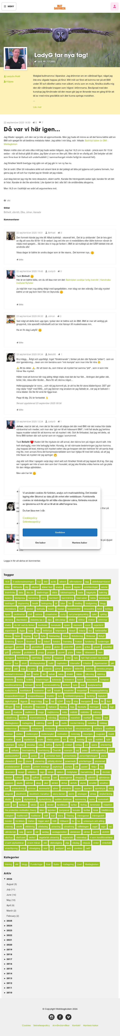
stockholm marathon (39, 793)
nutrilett (99, 739)
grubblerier (29, 652)
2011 (8, 987)
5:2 (38, 581)
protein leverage (41, 766)
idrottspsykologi (37, 663)
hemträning (22, 657)
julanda (48, 668)
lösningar (94, 706)
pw (76, 766)
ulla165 (15, 212)
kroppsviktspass (36, 695)
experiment (10, 630)
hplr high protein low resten (94, 657)
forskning (9, 641)
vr (51, 848)
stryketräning (105, 793)
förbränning (77, 635)
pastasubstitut (12, 755)
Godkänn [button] (60, 532)
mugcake (100, 733)
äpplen (77, 587)
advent (62, 581)
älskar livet (47, 587)
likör (109, 701)
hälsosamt (90, 652)
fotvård (56, 641)
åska (21, 592)
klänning (90, 674)
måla (64, 712)
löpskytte (82, 706)
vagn (103, 826)
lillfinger (8, 706)
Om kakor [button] (40, 542)
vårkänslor (75, 831)
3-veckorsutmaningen (23, 581)
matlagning (27, 723)
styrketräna (29, 799)
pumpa (68, 766)
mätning (40, 723)
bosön (51, 608)
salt (55, 777)
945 (46, 581)
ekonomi (77, 625)
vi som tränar (33, 842)
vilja (67, 842)
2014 (8, 973)
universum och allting (93, 821)
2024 (8, 925)
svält (7, 804)
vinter (96, 842)
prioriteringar (85, 761)
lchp (68, 701)
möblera (98, 728)
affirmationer (75, 581)
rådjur (94, 766)
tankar (74, 804)
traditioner (36, 815)
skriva (64, 782)
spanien (88, 788)
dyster (67, 625)
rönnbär (106, 772)
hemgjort (9, 657)
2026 (8, 878)
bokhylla (41, 608)
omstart (68, 744)
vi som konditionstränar (101, 837)
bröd (99, 608)
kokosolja (56, 679)
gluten (57, 646)
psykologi (57, 766)
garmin (19, 646)
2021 (8, 939)
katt (28, 674)
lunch (7, 712)
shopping (79, 777)
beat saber (81, 597)
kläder (79, 674)
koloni (80, 679)
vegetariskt (67, 837)
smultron (104, 782)
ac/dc (53, 581)
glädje (48, 646)
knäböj (29, 679)
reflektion (32, 772)
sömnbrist (66, 788)
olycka (58, 744)
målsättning (10, 717)
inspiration (62, 663)
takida (33, 804)
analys (59, 587)
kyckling (91, 695)
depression (21, 619)
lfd (102, 701)
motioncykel (32, 733)
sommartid (44, 788)
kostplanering (94, 684)
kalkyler (68, 668)
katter (36, 674)
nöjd (71, 739)
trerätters (20, 821)
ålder (7, 587)
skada (19, 782)
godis (78, 646)
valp (21, 831)
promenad (100, 761)
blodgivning (91, 603)
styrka (18, 799)
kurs (60, 695)
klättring (101, 674)
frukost (78, 641)
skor (46, 782)
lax (46, 701)
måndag (52, 717)
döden (72, 619)
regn (42, 772)
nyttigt (21, 744)
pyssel (84, 766)
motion (19, 733)
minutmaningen (83, 728)
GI (27, 646)
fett (38, 630)
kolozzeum (91, 679)
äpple (68, 587)
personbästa (70, 755)
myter (40, 739)
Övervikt (57, 750)
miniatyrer (37, 728)
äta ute (30, 592)
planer (29, 761)
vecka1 (32, 837)
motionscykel (47, 733)
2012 (8, 983)
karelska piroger (104, 668)
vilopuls (86, 842)
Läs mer (37, 107)
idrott (24, 663)
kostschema (11, 690)
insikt (50, 663)
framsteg (67, 641)
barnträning (67, 597)
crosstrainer (51, 614)
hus (16, 663)
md (56, 723)
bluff (21, 608)
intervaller (75, 663)
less (96, 701)
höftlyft (48, 657)
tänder (50, 804)
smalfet (92, 782)
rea (101, 766)
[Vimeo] (68, 1017)
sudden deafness (63, 799)
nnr (64, 739)
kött (49, 690)
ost (6, 750)
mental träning (77, 723)
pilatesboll (10, 761)
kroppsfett (82, 690)
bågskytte (91, 592)
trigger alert (43, 821)
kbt (43, 674)
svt (14, 804)
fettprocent (60, 630)
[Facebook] (60, 1017)
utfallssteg (43, 826)
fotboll (47, 641)
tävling (83, 804)
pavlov (34, 755)
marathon (75, 717)
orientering (105, 744)
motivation (62, 733)
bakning (103, 592)
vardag (45, 831)
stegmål (9, 793)
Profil (13, 76)
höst (68, 657)
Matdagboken (12, 723)
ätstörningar (43, 592)
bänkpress (20, 597)
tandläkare (62, 804)
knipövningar (42, 679)
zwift (88, 848)
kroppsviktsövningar (15, 695)
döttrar (81, 619)
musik (111, 733)
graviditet (107, 646)
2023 (8, 930)
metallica (92, 723)
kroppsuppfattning (99, 690)
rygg (27, 777)
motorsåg (75, 733)
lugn (112, 706)
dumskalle (56, 625)
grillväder (16, 652)
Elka (23, 212)
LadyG (51, 271)
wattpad (60, 848)
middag (103, 723)
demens (9, 619)
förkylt (102, 635)
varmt (96, 831)
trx (73, 821)
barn (44, 597)
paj (77, 750)
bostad (61, 608)
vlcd (45, 848)
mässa (97, 717)
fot (39, 641)
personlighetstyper (89, 755)
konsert (28, 684)
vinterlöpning (11, 848)
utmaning (55, 826)
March (10, 910)
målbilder (85, 712)
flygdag (27, 635)
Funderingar (36, 864)
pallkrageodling (98, 750)
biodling (78, 603)
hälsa (78, 652)
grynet (61, 652)
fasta (30, 630)
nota (90, 739)
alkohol (35, 587)
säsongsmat (66, 777)
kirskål (70, 674)
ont (86, 744)
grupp (41, 652)
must (18, 739)
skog (38, 782)
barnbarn (53, 597)
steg (111, 788)
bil (56, 603)
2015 (8, 968)
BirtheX (7, 212)
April (9, 905)
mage (41, 712)
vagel (95, 826)
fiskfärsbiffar (101, 630)
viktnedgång (56, 842)
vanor (29, 831)
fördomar (90, 635)
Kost (48, 864)
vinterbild (106, 842)
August (10, 884)
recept (21, 772)
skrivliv (73, 782)
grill (6, 652)
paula (25, 755)
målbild (73, 712)
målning (97, 712)
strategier (82, 793)
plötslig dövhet (55, 761)
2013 (8, 978)
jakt (112, 663)
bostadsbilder (74, 608)
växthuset (20, 837)
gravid (97, 646)
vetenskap (81, 837)
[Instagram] (51, 1017)
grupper (51, 652)
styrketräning (45, 799)
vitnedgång (34, 848)
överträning (44, 750)
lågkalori (102, 695)
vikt (8, 200)
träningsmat (83, 815)
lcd (52, 701)
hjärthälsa (36, 657)
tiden (42, 810)
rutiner (18, 777)
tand (42, 804)
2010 (8, 992)
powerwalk (70, 761)
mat (106, 717)
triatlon (31, 821)
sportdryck (100, 788)
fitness (8, 635)
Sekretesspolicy (41, 1025)
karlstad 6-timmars (14, 674)
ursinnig (9, 826)
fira (90, 630)
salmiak (46, 777)
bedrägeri (10, 603)
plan (20, 761)
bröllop (108, 608)
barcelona (33, 597)
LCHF (60, 701)
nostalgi (81, 739)
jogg (23, 668)
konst (38, 684)
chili (30, 614)
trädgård (9, 815)
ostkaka (15, 750)
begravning (23, 603)
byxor (7, 614)
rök (97, 772)
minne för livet (65, 728)
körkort (66, 684)
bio (69, 603)
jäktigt (8, 668)
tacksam (23, 804)
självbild (91, 777)
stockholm (21, 793)
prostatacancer (12, 766)
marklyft (87, 717)
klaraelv (37, 212)
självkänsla (104, 777)
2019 (8, 949)
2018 (8, 954)
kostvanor (39, 690)
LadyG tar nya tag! (61, 55)
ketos (60, 674)
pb (41, 755)
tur (79, 821)
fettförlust (47, 630)
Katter (57, 864)
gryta (70, 652)
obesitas (31, 744)
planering (39, 761)
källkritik (79, 668)
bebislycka (104, 597)
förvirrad (30, 641)
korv (75, 684)
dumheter (43, 625)
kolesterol (69, 679)
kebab (52, 674)
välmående (10, 831)
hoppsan (58, 657)
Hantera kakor (90, 1025)
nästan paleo (53, 739)
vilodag (75, 842)
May (9, 900)
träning (8, 864)
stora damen (59, 793)
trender (8, 821)
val (110, 826)
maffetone (30, 712)
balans (8, 597)
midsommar (11, 728)
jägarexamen (100, 663)
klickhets (9, 679)
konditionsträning (13, 684)
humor (8, 663)
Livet (79, 864)
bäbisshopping (67, 592)
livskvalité (27, 706)
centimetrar (19, 614)
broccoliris (89, 608)
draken (91, 619)
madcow (18, 712)
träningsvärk (98, 815)
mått (49, 723)
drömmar (102, 619)
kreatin (57, 690)
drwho (8, 625)
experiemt (98, 625)
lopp (72, 706)
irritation (87, 663)
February (11, 915)
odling (49, 744)
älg (26, 587)
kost (83, 684)
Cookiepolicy (30, 518)
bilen (62, 603)
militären (24, 728)
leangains (86, 701)
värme (87, 831)
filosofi (72, 630)
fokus (65, 635)
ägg (87, 581)
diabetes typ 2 (37, 619)
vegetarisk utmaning (49, 837)
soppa (78, 788)
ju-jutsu (32, 668)
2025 (8, 920)
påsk (111, 750)
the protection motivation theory (20, 810)
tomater (76, 810)
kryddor (51, 695)
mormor (9, 733)
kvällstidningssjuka (74, 695)
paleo (85, 750)
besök (35, 603)
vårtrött (105, 831)
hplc (76, 657)
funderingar (103, 641)
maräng (63, 717)
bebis (93, 597)
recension (10, 772)
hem (100, 652)
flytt (36, 635)
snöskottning (18, 788)
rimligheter (72, 772)
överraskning (28, 750)
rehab (50, 772)
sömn (55, 788)
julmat (58, 668)
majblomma (53, 712)
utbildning (30, 826)
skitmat (29, 782)
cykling (103, 614)
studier (8, 799)
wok (69, 848)
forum (20, 641)
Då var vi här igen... (32, 129)
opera (94, 744)
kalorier (89, 668)
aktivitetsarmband (101, 581)
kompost (104, 679)
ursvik (19, 826)
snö (7, 788)
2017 (8, 959)
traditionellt (22, 815)
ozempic (68, 750)
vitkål (23, 848)
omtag (78, 744)
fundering (90, 641)
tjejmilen (52, 810)
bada (80, 592)
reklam (60, 772)
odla (40, 744)
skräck (55, 782)
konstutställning (52, 684)
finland (82, 630)
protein (26, 766)
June (9, 894)
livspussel (40, 706)
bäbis (54, 592)
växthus (9, 837)
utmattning (69, 826)
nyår (108, 739)
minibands (50, 728)
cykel (94, 614)
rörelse (8, 777)
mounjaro (88, 733)
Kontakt (76, 1025)
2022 (8, 935)
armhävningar (91, 587)
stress (93, 793)
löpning (63, 706)
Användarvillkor (60, 1025)
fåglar (22, 630)
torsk (95, 810)
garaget (9, 646)
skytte (83, 782)
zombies (78, 848)
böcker (30, 608)
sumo (92, 799)
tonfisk (87, 810)
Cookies (26, 1025)
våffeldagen (83, 826)
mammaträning (37, 717)
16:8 (7, 581)
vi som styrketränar (14, 842)
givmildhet (37, 646)
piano (104, 755)
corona (38, 614)
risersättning (86, 772)
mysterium (29, 739)
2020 (8, 944)
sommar (32, 788)
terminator (95, 804)
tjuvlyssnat (64, 810)
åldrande (17, 587)
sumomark (103, 799)
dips (50, 619)
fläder (17, 635)
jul (40, 668)
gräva (87, 646)
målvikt (23, 717)
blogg (103, 603)
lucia (104, 706)
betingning (46, 603)
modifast (109, 728)
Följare (9, 81)
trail (53, 815)
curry (62, 614)
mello (64, 723)
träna (60, 815)
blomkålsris (10, 608)
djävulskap (60, 619)
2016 (8, 963)
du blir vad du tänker (24, 625)
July (8, 889)
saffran (35, 777)
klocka (20, 679)
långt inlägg (36, 701)
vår (37, 831)
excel (87, 625)
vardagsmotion (59, 831)
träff (46, 815)
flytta (43, 635)
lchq (76, 701)
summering (80, 799)
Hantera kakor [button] (79, 542)
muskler (9, 739)
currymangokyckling (78, 614)
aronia (104, 587)
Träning (70, 815)
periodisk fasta (53, 755)
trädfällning (106, 810)
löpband (52, 706)
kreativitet (69, 690)
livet (18, 706)
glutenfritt (68, 646)
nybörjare (9, 744)
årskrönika (10, 592)
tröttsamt (64, 821)
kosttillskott (25, 690)
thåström (107, 804)
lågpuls (23, 701)
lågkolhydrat (11, 701)
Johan (29, 212)
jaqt (16, 668)
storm (71, 793)
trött (54, 821)
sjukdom (9, 782)
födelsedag (54, 635)
